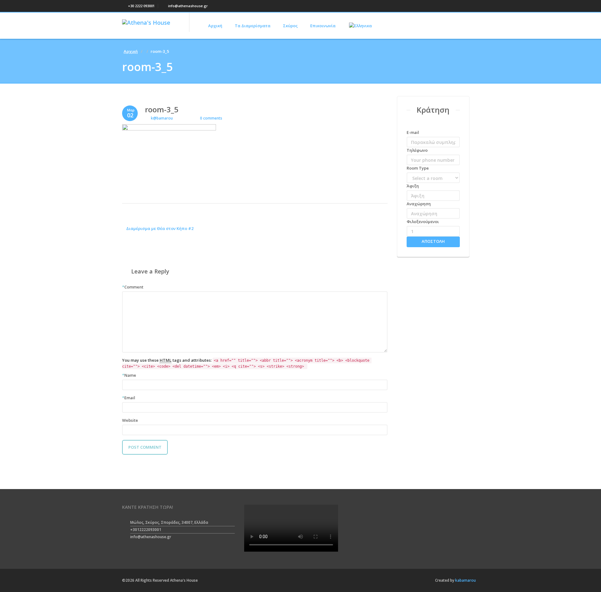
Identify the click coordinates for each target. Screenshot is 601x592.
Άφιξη (413, 186)
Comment (132, 287)
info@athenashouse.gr (187, 5)
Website (130, 420)
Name (129, 375)
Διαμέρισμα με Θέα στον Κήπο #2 (159, 228)
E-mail (413, 132)
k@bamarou (162, 118)
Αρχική (215, 25)
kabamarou (465, 580)
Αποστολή (433, 241)
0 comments (210, 118)
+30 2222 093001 (141, 5)
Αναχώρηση (419, 204)
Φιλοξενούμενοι (423, 221)
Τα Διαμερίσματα (252, 25)
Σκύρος (290, 25)
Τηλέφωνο (417, 150)
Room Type (418, 168)
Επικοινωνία (323, 25)
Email (128, 398)
